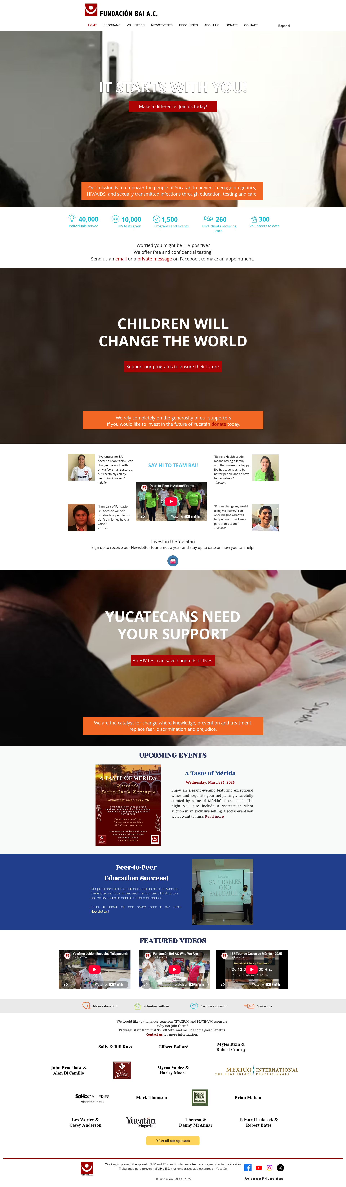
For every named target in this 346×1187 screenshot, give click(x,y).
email (121, 259)
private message (154, 259)
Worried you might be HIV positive (172, 245)
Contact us (154, 1034)
